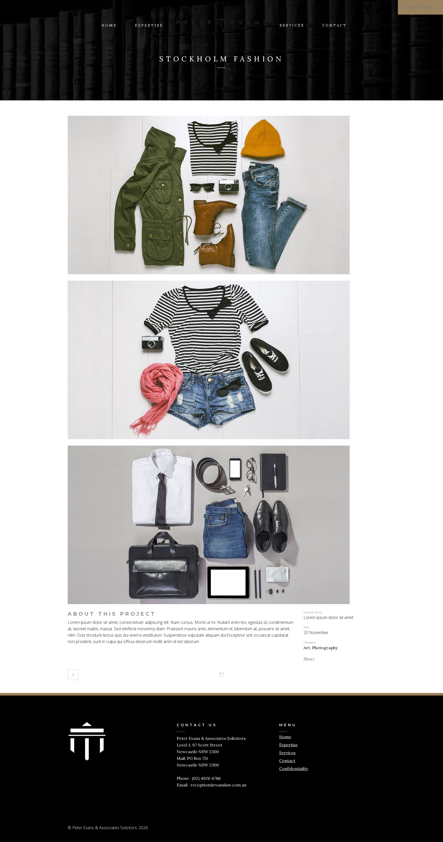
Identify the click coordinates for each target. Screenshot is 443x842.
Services (287, 752)
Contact (287, 760)
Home (285, 737)
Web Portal (420, 7)
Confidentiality (293, 768)
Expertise (288, 744)
